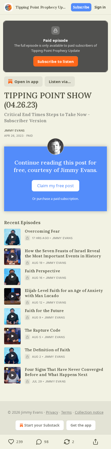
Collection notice (89, 412)
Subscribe (81, 7)
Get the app (80, 425)
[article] (55, 237)
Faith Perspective (42, 270)
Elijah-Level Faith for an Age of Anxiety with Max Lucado (64, 293)
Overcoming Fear (42, 231)
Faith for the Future (44, 310)
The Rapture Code (42, 330)
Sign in (100, 7)
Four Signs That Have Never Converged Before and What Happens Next (64, 372)
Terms (66, 412)
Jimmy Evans (14, 130)
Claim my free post (55, 186)
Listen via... (60, 81)
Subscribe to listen (55, 61)
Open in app (26, 81)
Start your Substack (42, 425)
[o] (12, 237)
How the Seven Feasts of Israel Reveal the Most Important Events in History (63, 253)
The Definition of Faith (47, 349)
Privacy (52, 412)
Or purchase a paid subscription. (55, 199)
